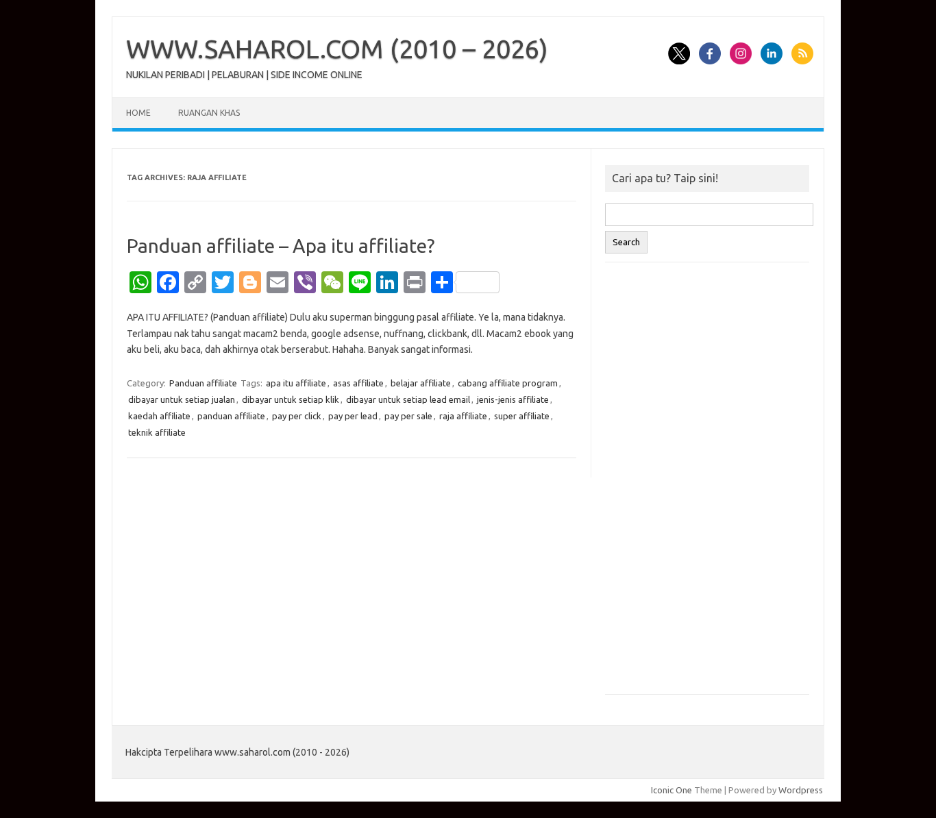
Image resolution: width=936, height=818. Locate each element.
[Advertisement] (707, 485)
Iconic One (671, 790)
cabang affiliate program (508, 383)
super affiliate (522, 416)
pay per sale (408, 416)
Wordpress (800, 790)
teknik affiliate (157, 432)
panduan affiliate (231, 416)
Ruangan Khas (209, 112)
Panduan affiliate (203, 383)
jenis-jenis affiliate (513, 399)
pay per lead (353, 416)
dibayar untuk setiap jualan (181, 399)
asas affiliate (358, 383)
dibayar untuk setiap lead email (408, 399)
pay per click (296, 416)
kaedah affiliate (159, 416)
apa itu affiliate (296, 383)
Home (138, 112)
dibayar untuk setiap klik (290, 399)
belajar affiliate (421, 383)
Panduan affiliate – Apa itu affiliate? (280, 245)
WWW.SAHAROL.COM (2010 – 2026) (337, 48)
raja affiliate (463, 416)
